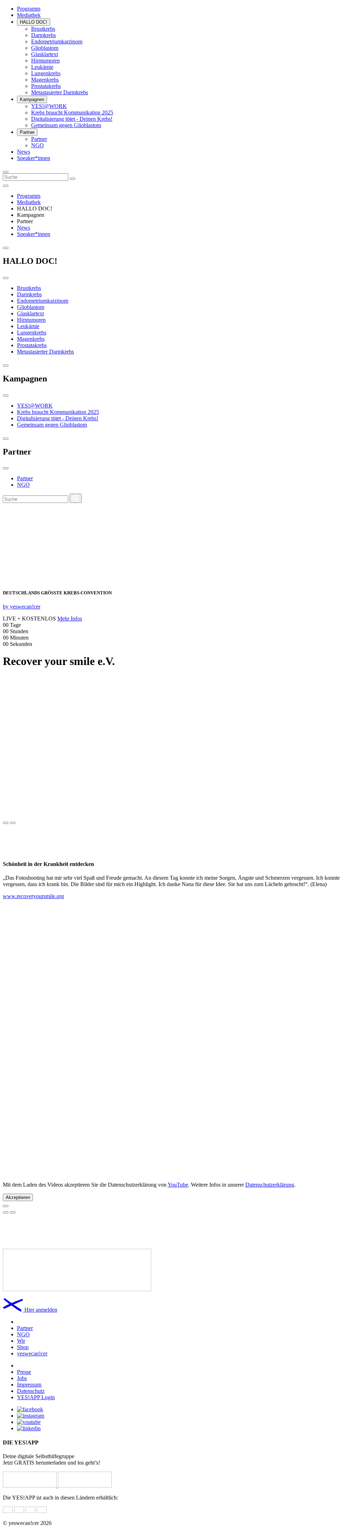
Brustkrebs (43, 29)
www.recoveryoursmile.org (33, 896)
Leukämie (42, 67)
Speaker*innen (33, 158)
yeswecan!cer (32, 1353)
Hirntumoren (45, 61)
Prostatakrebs (46, 86)
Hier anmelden (40, 1310)
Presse (24, 1372)
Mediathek (29, 15)
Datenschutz (31, 1391)
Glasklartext (44, 54)
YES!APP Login (36, 1397)
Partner (27, 132)
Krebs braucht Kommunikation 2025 (72, 112)
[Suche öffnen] (5, 172)
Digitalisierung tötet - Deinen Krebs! (71, 119)
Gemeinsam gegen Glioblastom (66, 125)
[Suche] (72, 179)
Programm (28, 9)
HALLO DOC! (33, 22)
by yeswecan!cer (21, 607)
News (23, 152)
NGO (37, 145)
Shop (23, 1347)
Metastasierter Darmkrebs (59, 92)
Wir (21, 1341)
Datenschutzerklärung (269, 1185)
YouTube (178, 1185)
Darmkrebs (43, 35)
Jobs (22, 1378)
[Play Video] (5, 1206)
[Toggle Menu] (5, 186)
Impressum (29, 1385)
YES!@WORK (49, 106)
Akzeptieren (18, 1197)
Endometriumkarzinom (56, 41)
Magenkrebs (45, 80)
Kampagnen (32, 99)
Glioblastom (44, 48)
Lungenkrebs (45, 73)
